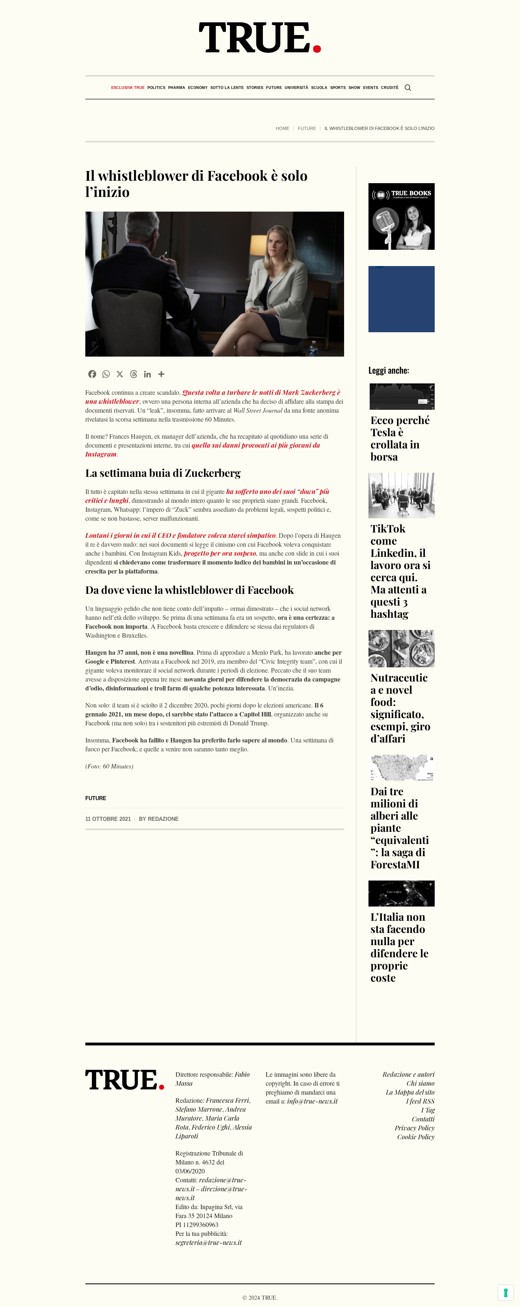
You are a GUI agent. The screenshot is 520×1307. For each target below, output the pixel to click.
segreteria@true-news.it (209, 1242)
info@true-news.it (312, 1101)
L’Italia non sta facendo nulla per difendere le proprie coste (399, 947)
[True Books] (401, 245)
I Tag (428, 1110)
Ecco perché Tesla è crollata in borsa (400, 438)
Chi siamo (421, 1083)
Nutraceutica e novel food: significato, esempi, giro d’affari (400, 707)
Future (307, 128)
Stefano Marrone (199, 1109)
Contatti (423, 1118)
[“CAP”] (401, 298)
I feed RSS (420, 1101)
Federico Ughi (211, 1127)
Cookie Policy (416, 1136)
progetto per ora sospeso (220, 553)
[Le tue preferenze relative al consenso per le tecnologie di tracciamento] (506, 1293)
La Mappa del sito (410, 1092)
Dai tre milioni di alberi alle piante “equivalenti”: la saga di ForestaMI (399, 827)
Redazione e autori (409, 1074)
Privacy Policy (415, 1127)
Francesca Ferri (227, 1100)
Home (282, 128)
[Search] (408, 88)
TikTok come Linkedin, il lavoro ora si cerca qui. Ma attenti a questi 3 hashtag (400, 571)
